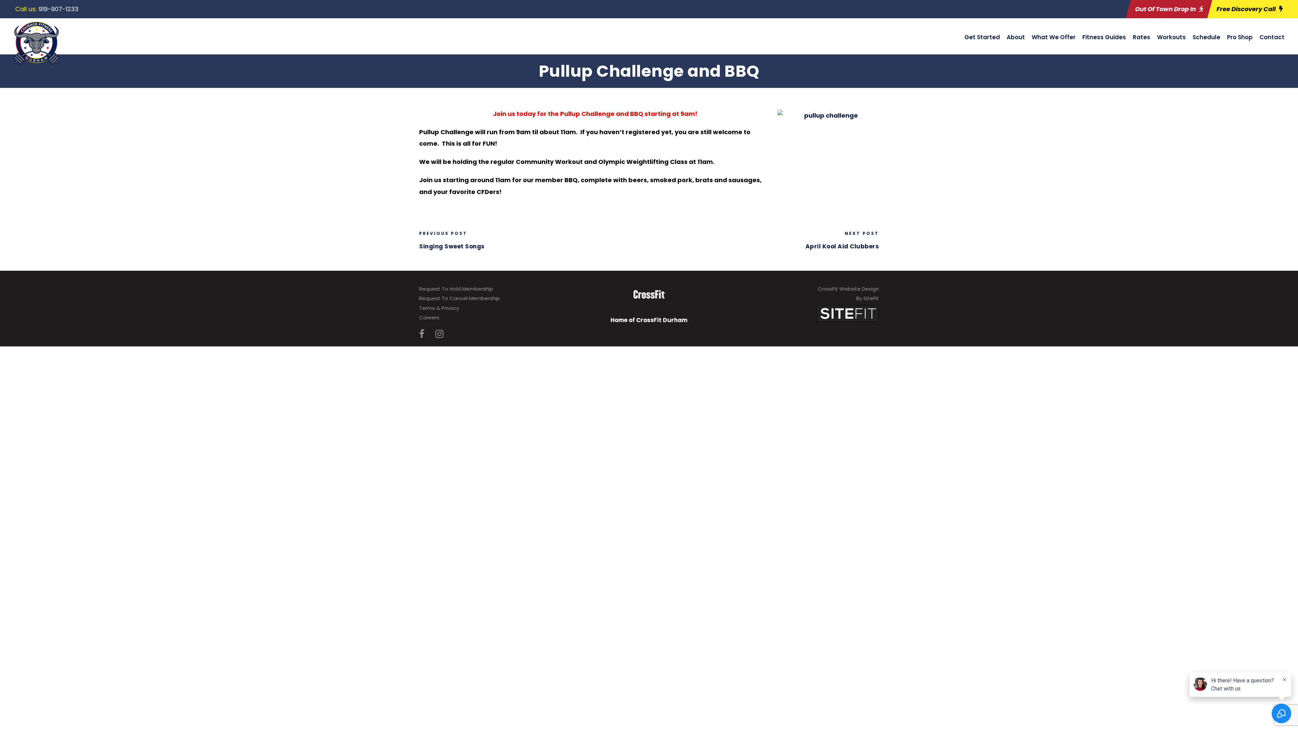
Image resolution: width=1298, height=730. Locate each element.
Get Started (982, 37)
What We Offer (1054, 37)
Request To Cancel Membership (459, 298)
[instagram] (439, 334)
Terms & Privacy (439, 308)
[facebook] (422, 334)
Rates (1141, 37)
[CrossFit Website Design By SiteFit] (848, 313)
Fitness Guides (1104, 37)
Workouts (1171, 37)
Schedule (1206, 37)
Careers (429, 317)
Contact (1271, 37)
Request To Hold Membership (456, 288)
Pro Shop (1240, 37)
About (1016, 37)
